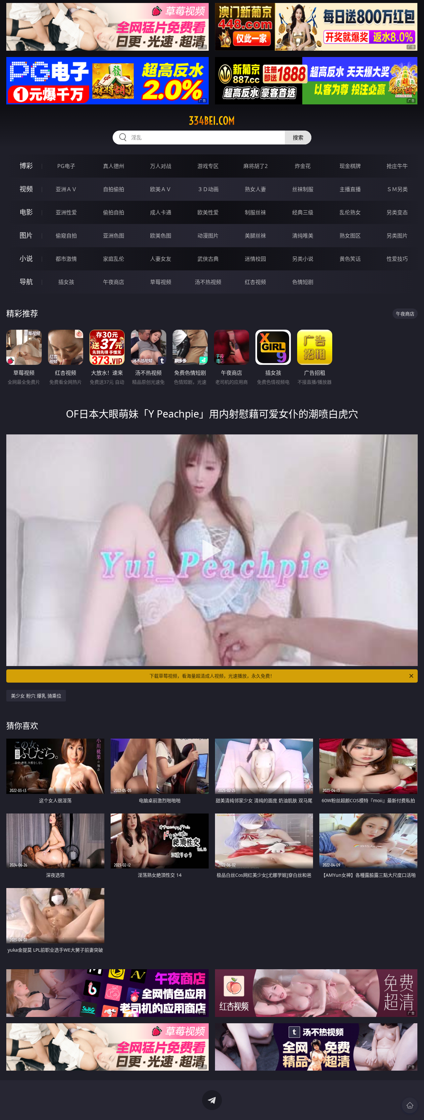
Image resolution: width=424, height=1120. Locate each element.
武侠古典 (208, 258)
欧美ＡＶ (160, 189)
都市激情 (66, 258)
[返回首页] (410, 1105)
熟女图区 (350, 235)
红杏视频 (255, 282)
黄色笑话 (350, 258)
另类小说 (302, 258)
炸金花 (303, 166)
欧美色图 (160, 235)
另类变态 (397, 212)
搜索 (298, 137)
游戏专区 (208, 166)
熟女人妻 (255, 189)
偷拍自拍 (113, 212)
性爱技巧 (397, 258)
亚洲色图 (113, 235)
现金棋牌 (350, 166)
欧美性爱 (208, 212)
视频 (26, 189)
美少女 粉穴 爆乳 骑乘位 (36, 696)
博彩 (26, 165)
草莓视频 (160, 282)
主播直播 (350, 189)
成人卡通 (160, 212)
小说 (26, 258)
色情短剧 (302, 282)
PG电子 (66, 166)
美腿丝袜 (255, 235)
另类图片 (397, 235)
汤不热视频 (208, 282)
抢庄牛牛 (397, 166)
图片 (26, 235)
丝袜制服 (302, 189)
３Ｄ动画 (208, 189)
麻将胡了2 (255, 166)
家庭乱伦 (113, 258)
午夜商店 (113, 282)
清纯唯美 (302, 235)
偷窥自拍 (66, 235)
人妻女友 (160, 258)
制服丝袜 (255, 212)
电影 (26, 212)
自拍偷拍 (113, 189)
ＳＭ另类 (397, 189)
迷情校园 (255, 258)
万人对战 (160, 166)
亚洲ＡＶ (66, 189)
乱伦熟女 (350, 212)
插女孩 (66, 282)
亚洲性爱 (66, 212)
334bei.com (212, 120)
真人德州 (113, 166)
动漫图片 (208, 235)
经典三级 (302, 212)
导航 (26, 281)
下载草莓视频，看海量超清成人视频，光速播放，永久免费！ (212, 676)
